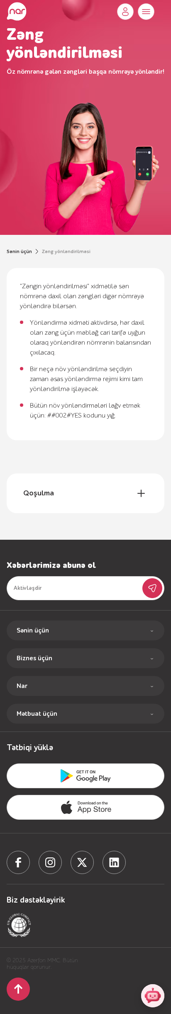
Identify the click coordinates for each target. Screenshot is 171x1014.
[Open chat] (152, 995)
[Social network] (18, 862)
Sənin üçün (19, 251)
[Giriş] (125, 11)
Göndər (152, 588)
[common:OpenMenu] (146, 11)
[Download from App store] (85, 775)
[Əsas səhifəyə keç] (17, 12)
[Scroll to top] (18, 989)
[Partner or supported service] (19, 925)
